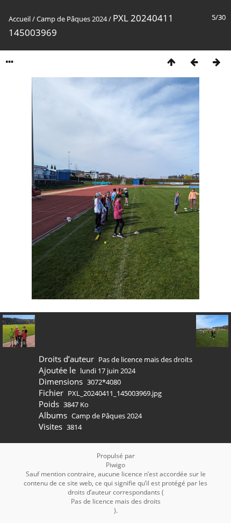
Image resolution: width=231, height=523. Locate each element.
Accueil (20, 19)
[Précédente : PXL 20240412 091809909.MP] (194, 62)
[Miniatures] (171, 62)
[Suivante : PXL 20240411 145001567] (216, 62)
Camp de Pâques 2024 (72, 19)
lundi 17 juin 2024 (107, 370)
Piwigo (115, 464)
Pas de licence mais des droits (145, 359)
